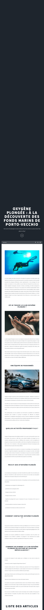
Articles (5, 242)
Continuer (22, 235)
